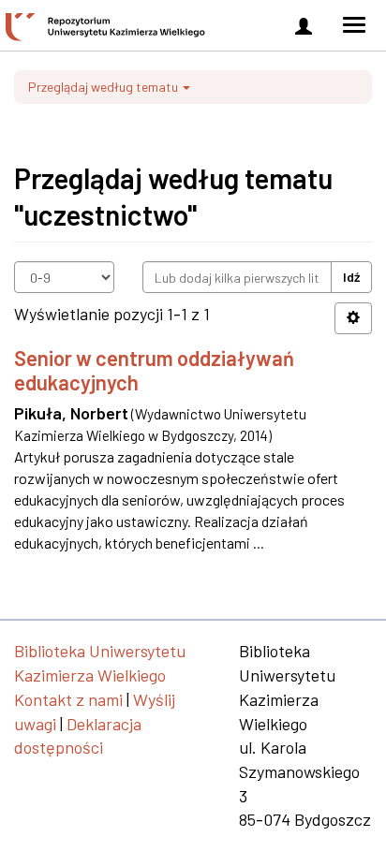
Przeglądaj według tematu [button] (104, 87)
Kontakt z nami (68, 699)
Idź (351, 277)
